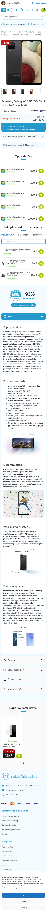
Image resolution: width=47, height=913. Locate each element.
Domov (4, 32)
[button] (3, 10)
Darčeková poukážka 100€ (15, 181)
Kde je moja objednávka (10, 816)
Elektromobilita (6, 869)
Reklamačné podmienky (10, 830)
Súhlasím (23, 895)
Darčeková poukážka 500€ (15, 169)
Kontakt (4, 834)
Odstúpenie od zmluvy (9, 821)
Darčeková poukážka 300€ (15, 193)
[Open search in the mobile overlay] (23, 16)
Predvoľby (23, 908)
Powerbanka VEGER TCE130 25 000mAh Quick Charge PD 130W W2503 (16, 262)
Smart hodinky (6, 856)
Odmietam (23, 901)
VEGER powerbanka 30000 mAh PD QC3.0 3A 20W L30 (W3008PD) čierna (16, 250)
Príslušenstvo (6, 851)
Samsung (30, 32)
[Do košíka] (41, 171)
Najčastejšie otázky (8, 825)
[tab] (23, 763)
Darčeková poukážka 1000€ (16, 217)
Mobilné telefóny (16, 32)
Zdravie (4, 865)
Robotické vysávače (9, 860)
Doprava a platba (39, 3)
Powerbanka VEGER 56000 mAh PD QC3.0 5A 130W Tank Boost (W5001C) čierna (18, 273)
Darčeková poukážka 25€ (15, 205)
